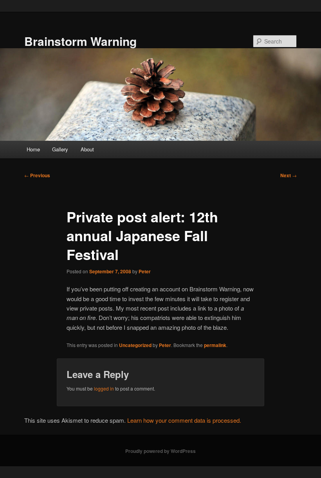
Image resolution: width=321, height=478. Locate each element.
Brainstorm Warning (80, 41)
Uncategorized (135, 345)
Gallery (60, 149)
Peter (145, 271)
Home (33, 149)
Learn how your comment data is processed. (184, 420)
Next (288, 175)
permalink (215, 345)
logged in (104, 388)
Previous (37, 175)
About (87, 149)
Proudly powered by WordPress (160, 450)
